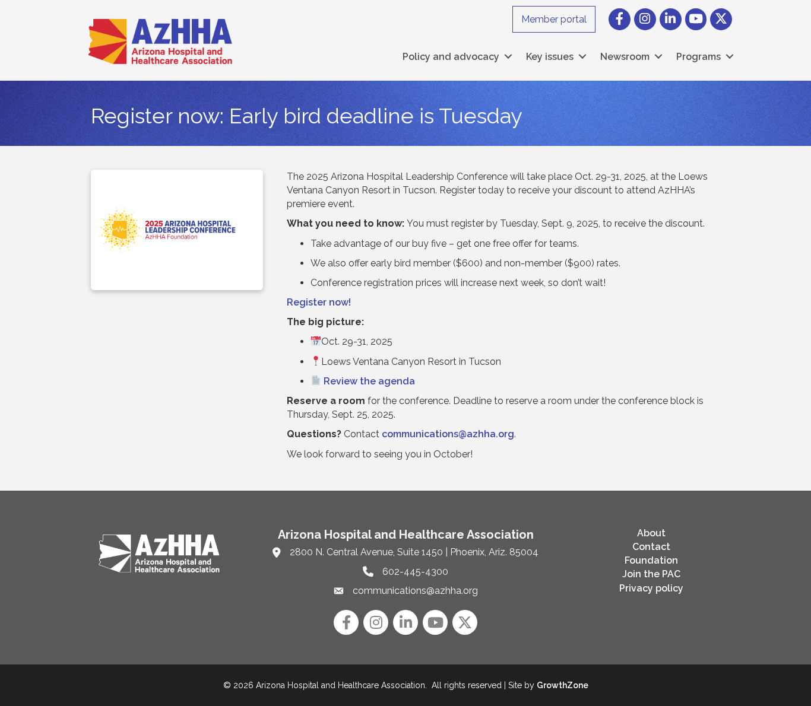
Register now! (319, 302)
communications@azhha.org (448, 434)
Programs (698, 56)
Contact (651, 546)
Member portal (554, 19)
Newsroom (625, 56)
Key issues (550, 56)
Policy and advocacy (451, 56)
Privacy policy (651, 588)
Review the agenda (369, 381)
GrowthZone (562, 685)
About (651, 533)
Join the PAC (651, 574)
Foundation (651, 560)
